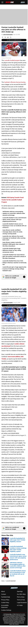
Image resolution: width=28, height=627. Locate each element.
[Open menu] (2, 2)
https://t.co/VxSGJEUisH (13, 153)
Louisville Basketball (11, 580)
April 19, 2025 (22, 157)
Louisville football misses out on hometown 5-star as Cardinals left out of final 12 (14, 225)
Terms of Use (21, 600)
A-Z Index (20, 605)
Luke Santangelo (8, 34)
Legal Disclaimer (22, 602)
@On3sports (20, 141)
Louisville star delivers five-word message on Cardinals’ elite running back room (14, 238)
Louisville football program (12, 60)
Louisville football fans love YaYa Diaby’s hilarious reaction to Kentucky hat (15, 262)
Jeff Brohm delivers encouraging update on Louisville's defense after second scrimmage (14, 213)
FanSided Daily (5, 597)
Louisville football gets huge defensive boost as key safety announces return (12, 250)
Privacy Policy (5, 600)
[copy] (11, 37)
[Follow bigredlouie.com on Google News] (24, 277)
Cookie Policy (5, 602)
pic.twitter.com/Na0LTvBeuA (10, 155)
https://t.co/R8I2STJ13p (8, 431)
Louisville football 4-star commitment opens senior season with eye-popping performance (14, 219)
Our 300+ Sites (21, 594)
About (3, 591)
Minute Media (8, 614)
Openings (20, 591)
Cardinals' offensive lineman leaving (14, 82)
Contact (3, 594)
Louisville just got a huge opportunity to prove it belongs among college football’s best (14, 268)
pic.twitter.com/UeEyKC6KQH (10, 433)
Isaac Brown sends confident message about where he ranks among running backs (12, 231)
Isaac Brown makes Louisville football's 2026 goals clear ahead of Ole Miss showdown (14, 244)
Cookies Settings (6, 610)
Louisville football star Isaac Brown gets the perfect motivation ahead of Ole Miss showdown (14, 256)
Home (2, 580)
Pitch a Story (20, 597)
